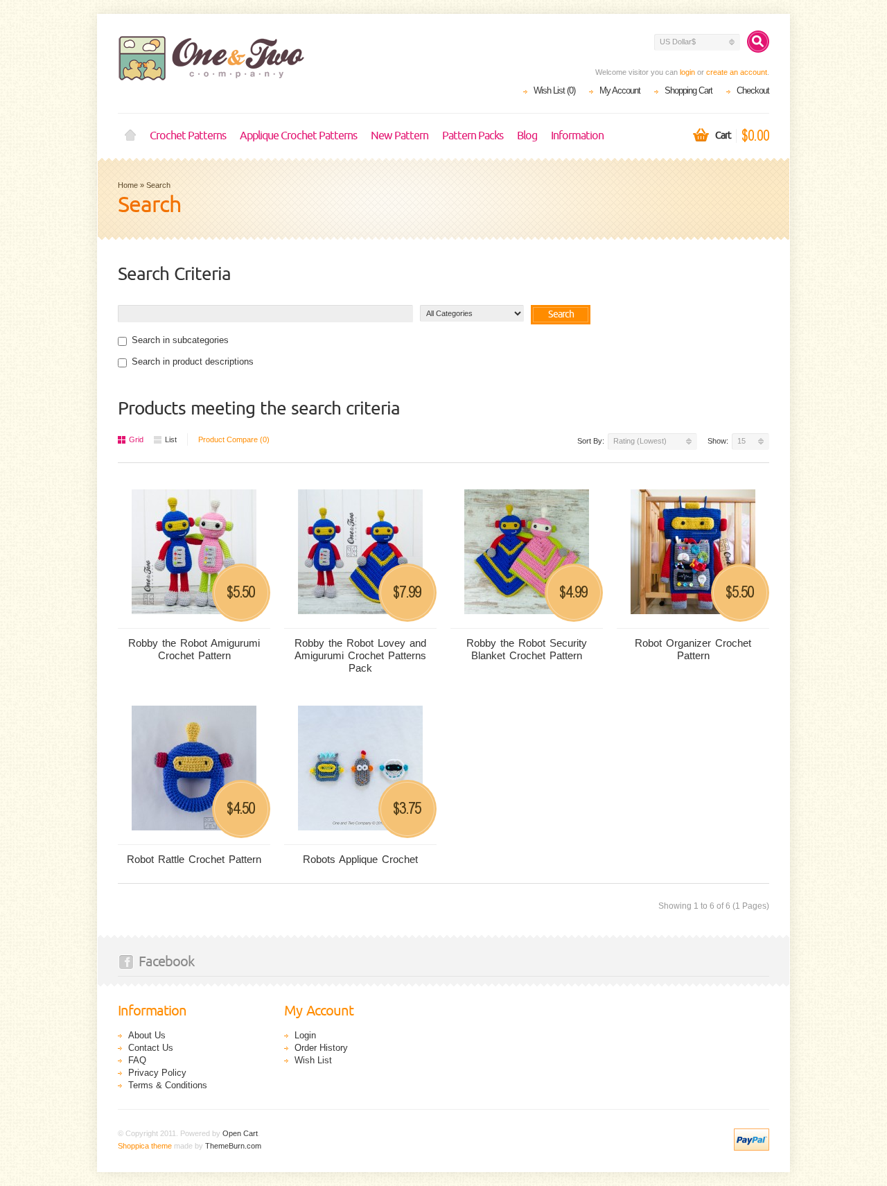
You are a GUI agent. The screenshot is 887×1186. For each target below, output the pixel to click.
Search (158, 185)
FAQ (137, 1060)
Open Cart (240, 1133)
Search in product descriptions (193, 361)
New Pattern (399, 136)
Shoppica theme (145, 1146)
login (687, 72)
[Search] (758, 41)
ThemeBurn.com (233, 1146)
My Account (619, 90)
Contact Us (150, 1048)
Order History (321, 1048)
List (171, 439)
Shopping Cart (688, 90)
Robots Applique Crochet (360, 859)
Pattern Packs (472, 136)
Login (305, 1035)
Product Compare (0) (234, 439)
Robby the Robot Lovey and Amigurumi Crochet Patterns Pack (360, 655)
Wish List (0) (554, 90)
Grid (136, 439)
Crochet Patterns (188, 136)
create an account (736, 72)
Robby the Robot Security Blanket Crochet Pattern (526, 649)
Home (130, 136)
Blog (527, 136)
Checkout (753, 90)
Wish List (313, 1060)
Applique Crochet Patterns (298, 136)
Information (577, 136)
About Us (147, 1035)
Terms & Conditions (167, 1085)
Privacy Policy (157, 1072)
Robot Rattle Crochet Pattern (194, 859)
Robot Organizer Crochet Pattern (693, 649)
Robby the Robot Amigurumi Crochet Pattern (194, 649)
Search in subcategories (180, 340)
